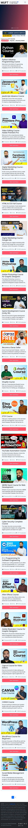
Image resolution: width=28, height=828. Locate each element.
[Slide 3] (17, 28)
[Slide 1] (12, 28)
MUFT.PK (12, 804)
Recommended (5, 40)
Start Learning (14, 74)
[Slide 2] (15, 28)
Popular (12, 40)
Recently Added (20, 40)
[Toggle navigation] (25, 2)
